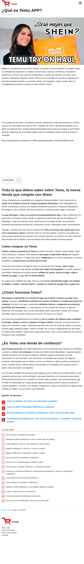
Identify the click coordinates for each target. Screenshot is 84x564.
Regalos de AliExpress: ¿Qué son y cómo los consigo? (25, 448)
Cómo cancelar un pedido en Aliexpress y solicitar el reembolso (28, 467)
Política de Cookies (8, 530)
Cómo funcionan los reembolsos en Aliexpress (22, 458)
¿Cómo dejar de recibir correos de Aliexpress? (22, 478)
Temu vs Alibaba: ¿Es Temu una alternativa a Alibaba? (32, 401)
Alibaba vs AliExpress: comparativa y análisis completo (25, 453)
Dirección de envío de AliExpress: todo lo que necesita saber (27, 500)
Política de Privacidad (9, 533)
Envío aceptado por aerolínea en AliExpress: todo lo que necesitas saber (41, 413)
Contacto (5, 535)
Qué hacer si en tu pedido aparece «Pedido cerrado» (24, 462)
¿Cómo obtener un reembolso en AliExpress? (22, 482)
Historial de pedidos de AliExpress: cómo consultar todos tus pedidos (30, 439)
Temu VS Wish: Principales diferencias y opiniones (30, 407)
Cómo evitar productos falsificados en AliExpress (23, 496)
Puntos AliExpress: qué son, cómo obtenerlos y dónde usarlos (28, 444)
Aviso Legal (6, 528)
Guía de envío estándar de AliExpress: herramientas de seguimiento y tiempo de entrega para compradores (39, 472)
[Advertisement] (42, 103)
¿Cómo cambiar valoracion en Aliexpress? (21, 491)
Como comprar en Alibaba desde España (20, 435)
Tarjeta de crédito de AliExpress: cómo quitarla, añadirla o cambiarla (30, 487)
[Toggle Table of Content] (17, 180)
